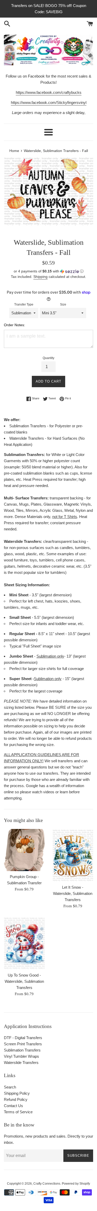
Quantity (48, 358)
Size (63, 304)
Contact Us (13, 1105)
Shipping (40, 277)
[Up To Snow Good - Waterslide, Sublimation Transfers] (24, 943)
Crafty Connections (46, 1183)
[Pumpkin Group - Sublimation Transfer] (24, 850)
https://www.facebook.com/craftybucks (48, 92)
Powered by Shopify (76, 1183)
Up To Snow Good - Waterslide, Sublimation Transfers (24, 981)
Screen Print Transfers (23, 1044)
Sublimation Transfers (22, 1050)
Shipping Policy (17, 1093)
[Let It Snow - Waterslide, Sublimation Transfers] (73, 855)
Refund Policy (15, 1099)
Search (10, 1087)
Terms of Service (18, 1112)
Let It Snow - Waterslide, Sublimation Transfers (72, 893)
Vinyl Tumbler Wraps (21, 1056)
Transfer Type (23, 304)
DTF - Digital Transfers (23, 1037)
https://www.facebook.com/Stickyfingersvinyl (48, 102)
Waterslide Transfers (21, 1062)
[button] (48, 271)
